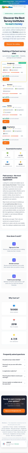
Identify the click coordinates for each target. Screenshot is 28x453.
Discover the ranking (14, 44)
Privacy (11, 426)
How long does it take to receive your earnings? (12, 376)
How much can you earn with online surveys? (12, 365)
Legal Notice (6, 426)
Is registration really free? (10, 371)
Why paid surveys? (15, 428)
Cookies (16, 426)
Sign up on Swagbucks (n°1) (14, 410)
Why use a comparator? (16, 435)
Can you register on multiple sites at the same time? (12, 383)
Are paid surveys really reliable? (11, 359)
